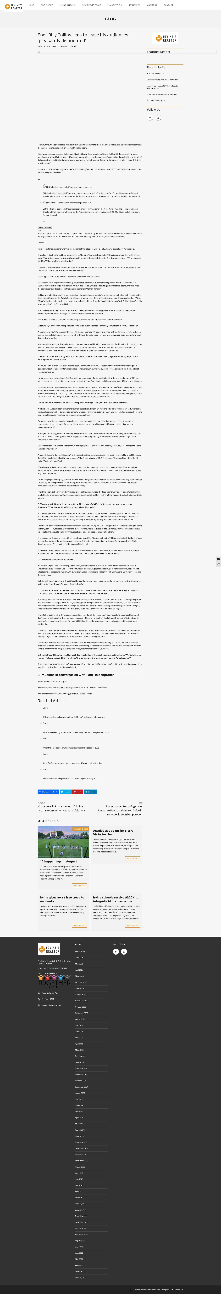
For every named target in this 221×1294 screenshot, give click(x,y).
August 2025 (80, 1019)
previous (61, 806)
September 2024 (81, 1087)
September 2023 (81, 1161)
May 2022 (79, 1259)
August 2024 (80, 1093)
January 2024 (80, 1136)
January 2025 (80, 1062)
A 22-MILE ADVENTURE (156, 101)
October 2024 (80, 1081)
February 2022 (80, 1278)
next (120, 808)
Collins (112, 154)
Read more (79, 885)
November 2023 (81, 1148)
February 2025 (80, 1056)
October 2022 (80, 1228)
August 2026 (80, 952)
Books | (46, 707)
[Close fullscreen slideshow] (39, 179)
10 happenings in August (58, 861)
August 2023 (80, 1167)
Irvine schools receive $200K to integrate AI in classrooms (115, 899)
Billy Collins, (79, 144)
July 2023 (79, 1173)
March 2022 (79, 1271)
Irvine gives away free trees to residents (162, 95)
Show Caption (45, 227)
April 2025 (79, 1044)
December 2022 (81, 1216)
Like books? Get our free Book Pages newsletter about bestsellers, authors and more (85, 319)
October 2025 (80, 1007)
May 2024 (79, 1111)
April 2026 (79, 970)
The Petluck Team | (154, 1290)
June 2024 (79, 1105)
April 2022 (79, 1265)
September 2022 (81, 1235)
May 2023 (79, 1185)
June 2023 (79, 1179)
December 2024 (81, 1068)
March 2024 (79, 1124)
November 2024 (81, 1075)
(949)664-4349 (48, 999)
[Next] (44, 221)
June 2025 (79, 1031)
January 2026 (80, 988)
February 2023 (80, 1204)
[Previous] (44, 184)
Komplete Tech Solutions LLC (172, 1290)
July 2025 (79, 1025)
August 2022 (80, 1241)
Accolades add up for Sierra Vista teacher (162, 80)
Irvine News (73, 46)
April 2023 (79, 1191)
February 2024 (80, 1130)
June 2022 (79, 1253)
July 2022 (79, 1247)
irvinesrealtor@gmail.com (51, 1005)
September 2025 (81, 1013)
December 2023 (81, 1142)
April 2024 (79, 1118)
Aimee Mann (56, 599)
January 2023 (80, 1210)
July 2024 (79, 1099)
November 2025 (81, 1001)
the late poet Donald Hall (93, 248)
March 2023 (79, 1198)
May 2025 (79, 1038)
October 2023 (80, 1155)
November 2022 (81, 1222)
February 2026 (80, 982)
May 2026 (79, 964)
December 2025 (81, 995)
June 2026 (79, 958)
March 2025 (79, 1050)
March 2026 (79, 976)
